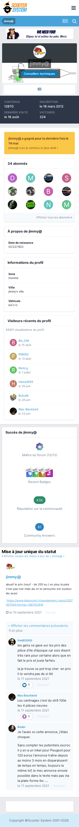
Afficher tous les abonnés (53, 217)
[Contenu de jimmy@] (39, 89)
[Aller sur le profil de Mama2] (66, 204)
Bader (21, 727)
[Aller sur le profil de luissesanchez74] (66, 191)
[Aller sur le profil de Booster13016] (48, 191)
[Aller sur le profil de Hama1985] (13, 383)
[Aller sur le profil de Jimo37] (12, 191)
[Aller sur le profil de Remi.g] (13, 370)
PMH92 (24, 354)
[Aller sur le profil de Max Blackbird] (13, 411)
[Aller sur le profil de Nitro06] (48, 204)
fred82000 (24, 640)
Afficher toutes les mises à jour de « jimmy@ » (33, 556)
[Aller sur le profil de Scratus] (30, 191)
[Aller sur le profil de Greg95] (12, 204)
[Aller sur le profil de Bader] (12, 728)
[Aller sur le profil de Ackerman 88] (48, 178)
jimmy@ (13, 577)
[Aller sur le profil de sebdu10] (66, 178)
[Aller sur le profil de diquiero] (12, 178)
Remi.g (23, 368)
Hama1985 (26, 382)
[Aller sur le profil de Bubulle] (13, 397)
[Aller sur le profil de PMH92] (13, 356)
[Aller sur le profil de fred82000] (12, 642)
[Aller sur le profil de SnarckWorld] (30, 204)
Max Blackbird (28, 409)
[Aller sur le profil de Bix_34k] (13, 342)
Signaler (51, 612)
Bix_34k (24, 340)
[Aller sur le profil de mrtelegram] (30, 178)
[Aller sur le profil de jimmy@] (10, 566)
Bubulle (24, 395)
